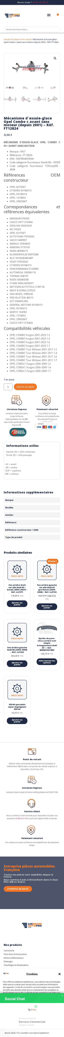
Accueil (7, 39)
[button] (59, 974)
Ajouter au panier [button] (17, 603)
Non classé (26, 39)
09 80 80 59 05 (40, 2)
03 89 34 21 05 (21, 818)
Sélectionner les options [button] (47, 661)
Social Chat (15, 999)
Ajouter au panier (25, 386)
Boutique (16, 39)
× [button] (62, 995)
